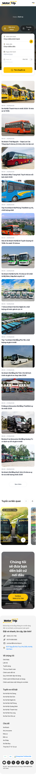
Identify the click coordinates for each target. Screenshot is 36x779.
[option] (14, 526)
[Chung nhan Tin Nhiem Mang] (22, 756)
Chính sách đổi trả (9, 672)
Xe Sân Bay (6, 743)
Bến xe (5, 737)
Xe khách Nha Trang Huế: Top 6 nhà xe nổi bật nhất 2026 (17, 176)
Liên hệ (5, 663)
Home (15, 17)
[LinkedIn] (32, 762)
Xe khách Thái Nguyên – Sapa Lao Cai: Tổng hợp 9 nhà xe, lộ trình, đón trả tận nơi (18, 143)
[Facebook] (18, 762)
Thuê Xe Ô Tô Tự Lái (9, 747)
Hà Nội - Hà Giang (10, 537)
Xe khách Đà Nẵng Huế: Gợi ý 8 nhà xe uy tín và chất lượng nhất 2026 (17, 473)
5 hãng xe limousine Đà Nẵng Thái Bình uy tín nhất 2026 (17, 407)
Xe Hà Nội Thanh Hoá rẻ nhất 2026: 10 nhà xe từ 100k (18, 110)
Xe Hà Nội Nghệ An (9, 700)
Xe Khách (6, 727)
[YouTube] (4, 762)
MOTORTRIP (9, 3)
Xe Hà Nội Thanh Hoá (10, 710)
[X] (13, 762)
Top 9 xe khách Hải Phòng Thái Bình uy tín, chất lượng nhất (18, 209)
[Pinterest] (27, 762)
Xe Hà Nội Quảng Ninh (10, 706)
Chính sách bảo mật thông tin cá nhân (15, 682)
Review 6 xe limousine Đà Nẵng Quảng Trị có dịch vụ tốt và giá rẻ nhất (17, 440)
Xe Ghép (6, 740)
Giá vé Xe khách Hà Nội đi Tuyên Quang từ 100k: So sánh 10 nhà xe (17, 242)
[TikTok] (22, 762)
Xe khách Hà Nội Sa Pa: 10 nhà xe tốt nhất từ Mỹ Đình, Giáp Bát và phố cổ (17, 275)
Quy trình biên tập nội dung (12, 676)
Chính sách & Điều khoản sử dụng (14, 679)
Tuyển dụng (7, 666)
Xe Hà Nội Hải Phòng (10, 703)
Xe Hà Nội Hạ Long (9, 713)
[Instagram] (9, 762)
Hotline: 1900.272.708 (18, 597)
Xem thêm (18, 484)
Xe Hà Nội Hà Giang (9, 693)
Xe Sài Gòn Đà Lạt (9, 716)
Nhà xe (5, 734)
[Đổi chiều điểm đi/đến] (31, 41)
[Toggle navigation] (33, 3)
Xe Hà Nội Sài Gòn (9, 697)
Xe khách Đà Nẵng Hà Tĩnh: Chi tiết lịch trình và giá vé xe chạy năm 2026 (16, 374)
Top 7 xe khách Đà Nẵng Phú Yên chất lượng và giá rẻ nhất (16, 341)
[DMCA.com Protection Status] (5, 756)
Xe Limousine (7, 731)
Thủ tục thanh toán (9, 669)
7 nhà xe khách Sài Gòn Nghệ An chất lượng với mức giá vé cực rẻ (16, 308)
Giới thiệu (6, 660)
